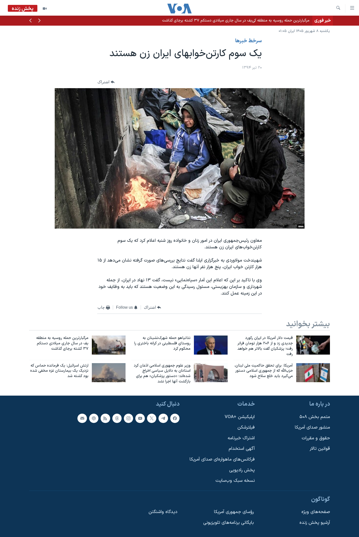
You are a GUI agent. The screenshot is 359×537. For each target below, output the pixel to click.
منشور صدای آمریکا (312, 427)
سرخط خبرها (248, 41)
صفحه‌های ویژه (315, 512)
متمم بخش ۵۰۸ (314, 416)
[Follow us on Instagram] (128, 418)
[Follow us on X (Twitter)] (151, 418)
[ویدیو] (44, 8)
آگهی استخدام (242, 448)
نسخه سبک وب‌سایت (235, 480)
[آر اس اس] (105, 418)
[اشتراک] (82, 418)
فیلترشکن (246, 427)
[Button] (106, 82)
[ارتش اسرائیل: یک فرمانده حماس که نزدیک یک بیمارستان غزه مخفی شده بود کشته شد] (109, 372)
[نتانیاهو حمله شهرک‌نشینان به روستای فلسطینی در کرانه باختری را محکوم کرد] (211, 345)
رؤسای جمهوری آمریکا (234, 512)
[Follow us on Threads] (117, 418)
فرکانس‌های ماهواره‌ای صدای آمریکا (222, 459)
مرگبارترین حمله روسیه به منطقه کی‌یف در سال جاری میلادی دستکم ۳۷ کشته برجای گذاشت (235, 20)
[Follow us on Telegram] (163, 418)
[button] (39, 21)
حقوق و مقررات (316, 438)
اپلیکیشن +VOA (240, 416)
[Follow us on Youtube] (140, 418)
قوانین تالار (320, 448)
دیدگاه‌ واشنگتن (162, 512)
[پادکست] (93, 418)
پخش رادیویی (242, 470)
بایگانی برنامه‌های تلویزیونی (228, 522)
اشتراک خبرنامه (241, 438)
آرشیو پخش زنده (314, 522)
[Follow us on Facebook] (175, 418)
